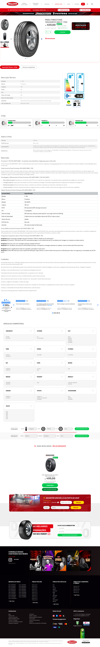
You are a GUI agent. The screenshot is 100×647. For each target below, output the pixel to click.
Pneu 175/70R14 (12, 586)
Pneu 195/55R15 (22, 589)
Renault (54, 601)
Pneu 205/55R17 (12, 593)
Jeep (54, 593)
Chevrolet (55, 590)
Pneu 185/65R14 (12, 587)
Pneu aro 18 (34, 590)
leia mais (50, 305)
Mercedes (55, 595)
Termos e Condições (13, 620)
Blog (9, 614)
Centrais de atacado (13, 617)
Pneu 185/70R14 (12, 589)
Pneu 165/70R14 (12, 584)
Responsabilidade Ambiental (35, 617)
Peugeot (54, 596)
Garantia (31, 621)
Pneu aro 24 (34, 599)
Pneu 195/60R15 (22, 590)
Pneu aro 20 (34, 593)
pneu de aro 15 (55, 163)
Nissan (54, 589)
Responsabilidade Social (14, 618)
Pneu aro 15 (34, 586)
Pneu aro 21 (34, 595)
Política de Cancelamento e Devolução (37, 623)
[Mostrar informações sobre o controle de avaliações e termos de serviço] (11, 307)
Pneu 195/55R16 (12, 590)
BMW (54, 592)
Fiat (53, 584)
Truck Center (32, 618)
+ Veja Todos (11, 601)
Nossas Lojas (11, 615)
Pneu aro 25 (76, 592)
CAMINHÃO (54, 502)
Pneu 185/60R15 (22, 586)
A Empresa (31, 614)
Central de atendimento (34, 620)
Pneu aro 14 (34, 584)
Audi (54, 598)
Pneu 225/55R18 (22, 596)
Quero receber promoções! (69, 535)
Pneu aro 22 (34, 596)
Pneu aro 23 (34, 598)
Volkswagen (55, 599)
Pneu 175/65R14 (22, 584)
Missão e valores (33, 615)
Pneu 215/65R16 (22, 595)
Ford (54, 586)
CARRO (45, 502)
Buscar (78, 502)
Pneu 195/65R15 (12, 592)
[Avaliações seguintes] (98, 305)
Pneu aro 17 (34, 589)
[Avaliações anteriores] (14, 305)
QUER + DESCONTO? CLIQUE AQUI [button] (50, 489)
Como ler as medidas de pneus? (16, 621)
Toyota (54, 587)
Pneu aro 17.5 (76, 586)
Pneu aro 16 (34, 587)
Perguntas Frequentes (13, 623)
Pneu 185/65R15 (22, 587)
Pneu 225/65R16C (13, 598)
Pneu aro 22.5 (76, 589)
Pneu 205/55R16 (22, 592)
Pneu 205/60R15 (22, 593)
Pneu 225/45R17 (12, 596)
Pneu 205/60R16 (12, 595)
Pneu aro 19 (34, 592)
